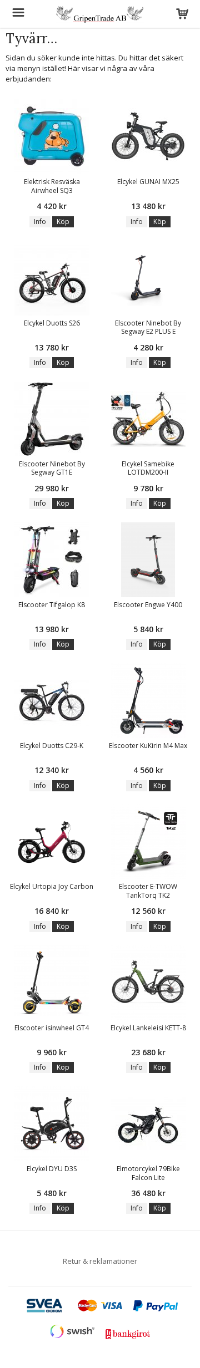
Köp (63, 221)
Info (40, 221)
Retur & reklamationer (100, 1261)
